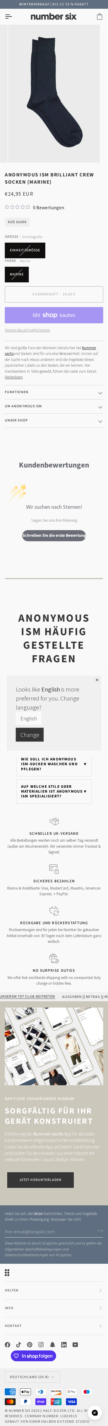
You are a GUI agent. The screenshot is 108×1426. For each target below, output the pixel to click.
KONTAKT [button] (13, 1325)
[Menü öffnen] (14, 17)
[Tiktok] (18, 1344)
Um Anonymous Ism (23, 406)
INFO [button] (9, 1308)
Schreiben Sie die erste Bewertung (54, 536)
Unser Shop (16, 420)
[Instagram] (41, 1344)
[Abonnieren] (98, 1231)
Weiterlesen (14, 377)
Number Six (19, 1410)
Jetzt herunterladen (40, 1179)
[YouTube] (75, 1344)
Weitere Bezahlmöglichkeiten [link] (27, 330)
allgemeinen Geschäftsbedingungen (33, 1249)
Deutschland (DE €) (29, 1377)
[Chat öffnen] (95, 1413)
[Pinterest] (29, 1344)
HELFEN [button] (12, 1290)
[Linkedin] (64, 1344)
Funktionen (16, 392)
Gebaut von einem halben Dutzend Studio (47, 1421)
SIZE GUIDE (17, 222)
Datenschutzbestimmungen (26, 1255)
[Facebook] (7, 1344)
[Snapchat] (52, 1344)
